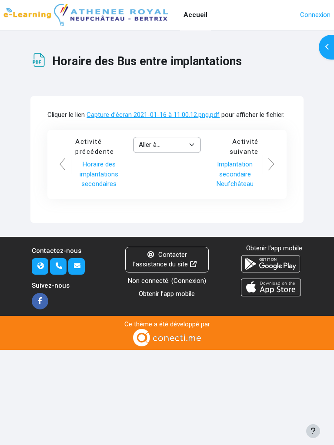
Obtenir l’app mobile (167, 294)
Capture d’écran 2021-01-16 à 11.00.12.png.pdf (153, 115)
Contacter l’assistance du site (160, 260)
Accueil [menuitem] (195, 15)
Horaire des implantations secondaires (99, 174)
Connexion (315, 15)
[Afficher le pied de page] (313, 431)
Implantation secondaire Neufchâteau (235, 174)
